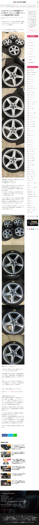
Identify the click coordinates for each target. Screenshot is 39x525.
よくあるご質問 (5, 519)
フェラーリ (30, 133)
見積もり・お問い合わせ (5, 509)
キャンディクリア (31, 97)
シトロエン (35, 101)
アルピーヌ (30, 76)
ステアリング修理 (31, 108)
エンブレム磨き (30, 85)
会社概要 (29, 519)
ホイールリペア (30, 162)
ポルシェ (29, 167)
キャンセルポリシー (23, 519)
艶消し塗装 (30, 207)
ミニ (29, 176)
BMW (29, 72)
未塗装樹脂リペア (15, 518)
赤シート (35, 207)
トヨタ (29, 128)
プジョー (29, 137)
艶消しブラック (30, 205)
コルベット (30, 101)
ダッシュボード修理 (31, 124)
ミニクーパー (34, 176)
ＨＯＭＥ (7, 516)
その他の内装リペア (7, 518)
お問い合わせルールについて (32, 88)
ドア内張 (34, 126)
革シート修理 (30, 212)
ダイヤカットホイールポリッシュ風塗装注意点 (29, 517)
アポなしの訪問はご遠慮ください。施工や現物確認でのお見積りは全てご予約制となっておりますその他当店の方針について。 (18, 461)
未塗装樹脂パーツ (32, 62)
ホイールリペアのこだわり (28, 516)
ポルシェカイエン (31, 169)
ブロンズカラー (30, 146)
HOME (3, 5)
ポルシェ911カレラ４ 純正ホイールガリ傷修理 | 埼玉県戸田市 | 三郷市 (18, 453)
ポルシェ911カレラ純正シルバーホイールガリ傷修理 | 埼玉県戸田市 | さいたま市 (18, 482)
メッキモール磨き (31, 178)
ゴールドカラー (30, 99)
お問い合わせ (34, 519)
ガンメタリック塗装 (31, 92)
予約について (30, 189)
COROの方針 (34, 72)
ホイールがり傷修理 (31, 160)
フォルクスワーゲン (31, 135)
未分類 (30, 59)
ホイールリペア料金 (19, 516)
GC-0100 (29, 74)
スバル (29, 110)
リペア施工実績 (7, 5)
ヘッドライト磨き (31, 151)
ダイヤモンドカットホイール (32, 117)
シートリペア (18, 517)
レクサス (29, 185)
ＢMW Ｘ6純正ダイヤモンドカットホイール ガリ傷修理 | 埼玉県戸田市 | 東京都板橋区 (18, 468)
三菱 (36, 187)
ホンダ (34, 171)
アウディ (34, 74)
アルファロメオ (30, 79)
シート (9, 459)
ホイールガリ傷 (30, 155)
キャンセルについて (31, 94)
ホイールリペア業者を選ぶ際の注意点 (8, 517)
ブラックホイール (31, 142)
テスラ (29, 126)
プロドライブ (30, 144)
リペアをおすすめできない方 (14, 519)
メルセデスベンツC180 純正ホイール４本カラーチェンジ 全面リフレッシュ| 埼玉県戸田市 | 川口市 (20, 6)
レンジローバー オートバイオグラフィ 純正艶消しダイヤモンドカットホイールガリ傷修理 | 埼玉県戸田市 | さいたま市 (18, 446)
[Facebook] (5, 435)
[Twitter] (10, 435)
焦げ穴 (36, 196)
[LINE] (15, 435)
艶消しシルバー (30, 203)
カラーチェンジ (30, 90)
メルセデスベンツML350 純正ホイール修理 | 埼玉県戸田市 (18, 474)
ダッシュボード (31, 45)
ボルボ (29, 171)
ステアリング (31, 42)
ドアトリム (31, 48)
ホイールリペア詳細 (9, 391)
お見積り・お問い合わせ (32, 30)
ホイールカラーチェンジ (15, 17)
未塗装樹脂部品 (30, 196)
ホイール (12, 5)
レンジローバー (30, 187)
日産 (34, 194)
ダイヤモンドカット (31, 115)
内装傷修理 (30, 194)
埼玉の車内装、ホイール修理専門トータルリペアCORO (22, 522)
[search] (37, 216)
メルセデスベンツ (22, 17)
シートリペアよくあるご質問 (24, 518)
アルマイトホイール (31, 81)
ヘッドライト (31, 51)
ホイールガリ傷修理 (31, 158)
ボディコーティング (32, 56)
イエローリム (30, 83)
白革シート (30, 198)
